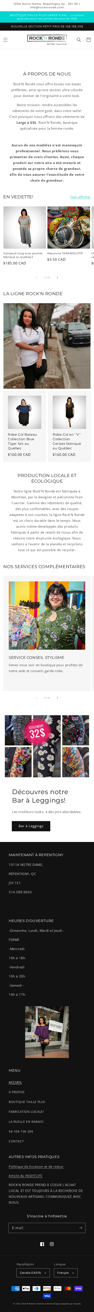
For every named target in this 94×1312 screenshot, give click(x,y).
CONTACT (16, 1141)
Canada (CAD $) (30, 1273)
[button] (5, 40)
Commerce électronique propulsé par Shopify (58, 1303)
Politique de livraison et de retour (36, 1166)
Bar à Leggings (31, 826)
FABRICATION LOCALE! (26, 1112)
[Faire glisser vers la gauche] (37, 277)
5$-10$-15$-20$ (21, 1131)
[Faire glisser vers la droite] (57, 277)
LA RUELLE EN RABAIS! (26, 1122)
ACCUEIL (15, 1082)
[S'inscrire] (80, 1228)
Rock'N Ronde (28, 1303)
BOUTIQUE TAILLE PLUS (27, 1102)
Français (63, 1273)
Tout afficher (80, 197)
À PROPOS (17, 1092)
